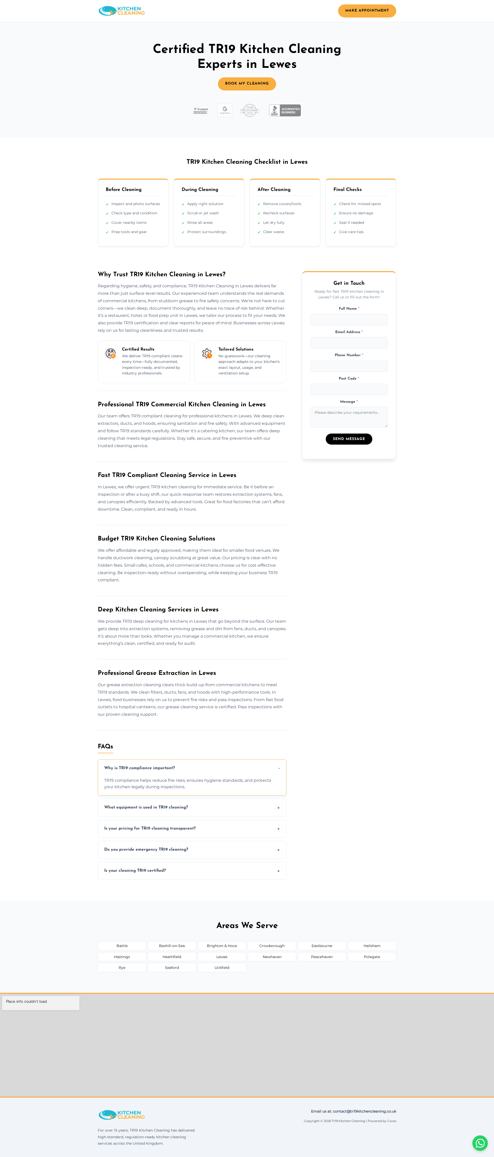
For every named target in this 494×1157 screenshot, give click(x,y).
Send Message (349, 439)
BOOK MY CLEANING (247, 84)
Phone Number (349, 355)
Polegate (372, 956)
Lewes (221, 956)
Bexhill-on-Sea (172, 945)
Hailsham (372, 945)
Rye (122, 967)
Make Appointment (367, 11)
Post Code (349, 378)
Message (349, 402)
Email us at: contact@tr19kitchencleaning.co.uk (353, 1111)
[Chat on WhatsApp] (480, 1143)
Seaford (172, 967)
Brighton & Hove (222, 945)
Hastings (122, 956)
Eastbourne (322, 945)
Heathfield (172, 956)
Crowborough (272, 945)
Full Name (349, 309)
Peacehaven (322, 956)
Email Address (349, 332)
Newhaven (272, 956)
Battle (122, 945)
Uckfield (222, 967)
